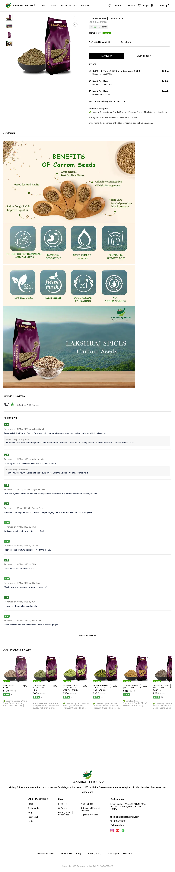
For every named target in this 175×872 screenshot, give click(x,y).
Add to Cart (144, 56)
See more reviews (87, 635)
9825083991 (119, 821)
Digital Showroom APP (101, 866)
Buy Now (106, 56)
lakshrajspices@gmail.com (126, 817)
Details (166, 71)
